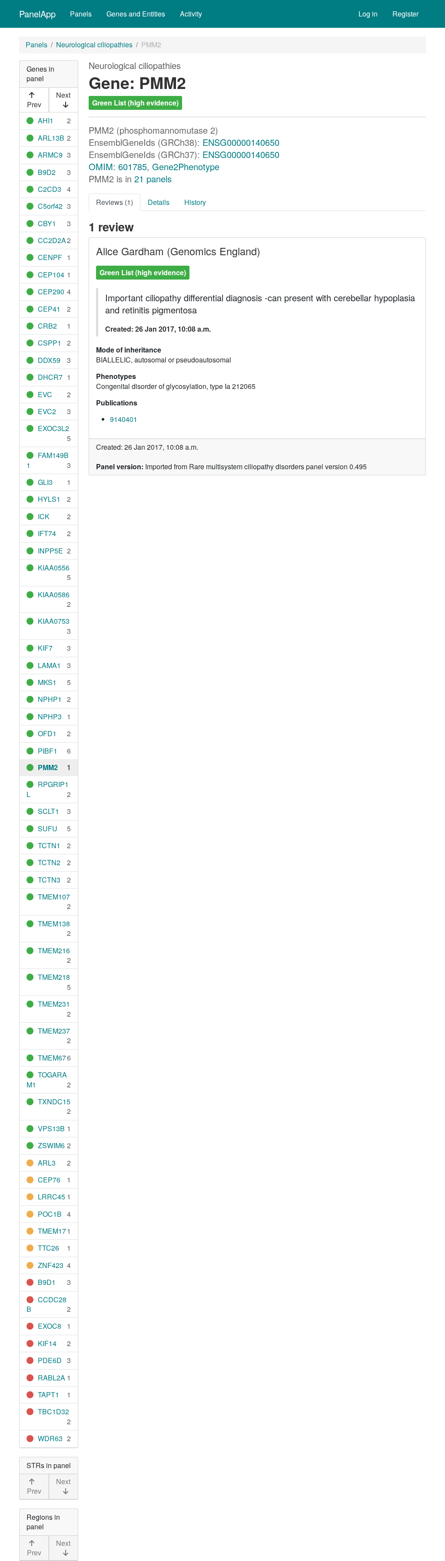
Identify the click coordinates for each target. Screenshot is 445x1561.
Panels (81, 14)
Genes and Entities (135, 14)
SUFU (47, 828)
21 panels (153, 178)
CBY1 (47, 223)
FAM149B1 (48, 460)
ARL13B (51, 138)
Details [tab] (158, 202)
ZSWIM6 (51, 1145)
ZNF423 (50, 1265)
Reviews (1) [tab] (114, 202)
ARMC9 (50, 155)
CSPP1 (49, 343)
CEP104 (51, 275)
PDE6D (50, 1360)
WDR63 (50, 1438)
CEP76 (49, 1180)
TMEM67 (52, 1058)
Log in (368, 14)
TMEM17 (52, 1231)
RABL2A (51, 1378)
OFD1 (47, 733)
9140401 (123, 419)
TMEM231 (54, 1004)
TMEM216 (54, 950)
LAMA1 (49, 665)
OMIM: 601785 (118, 166)
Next (63, 95)
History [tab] (195, 202)
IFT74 (47, 533)
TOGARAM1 (47, 1079)
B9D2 (47, 172)
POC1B (50, 1214)
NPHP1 (50, 699)
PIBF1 (47, 751)
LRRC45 (51, 1197)
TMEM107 (54, 897)
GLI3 (45, 482)
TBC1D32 (53, 1411)
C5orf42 (50, 206)
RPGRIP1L (48, 789)
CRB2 (47, 326)
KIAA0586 (54, 594)
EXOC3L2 (53, 428)
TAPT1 (48, 1395)
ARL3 (47, 1163)
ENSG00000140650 (241, 142)
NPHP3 (50, 716)
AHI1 (45, 120)
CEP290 (51, 291)
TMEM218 (54, 977)
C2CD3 (49, 189)
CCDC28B (46, 1304)
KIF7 (45, 648)
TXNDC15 (54, 1102)
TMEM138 (54, 924)
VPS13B (51, 1128)
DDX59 (49, 360)
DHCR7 (50, 377)
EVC (45, 394)
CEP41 (49, 309)
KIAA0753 (54, 621)
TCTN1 (49, 845)
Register (405, 14)
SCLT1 (48, 811)
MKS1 (47, 682)
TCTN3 (49, 880)
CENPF (50, 257)
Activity (191, 14)
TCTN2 (49, 862)
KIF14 (47, 1343)
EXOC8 (49, 1326)
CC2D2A (52, 240)
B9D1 (47, 1282)
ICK (44, 516)
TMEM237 (54, 1031)
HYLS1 (49, 499)
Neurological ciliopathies (94, 44)
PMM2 (48, 767)
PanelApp (37, 13)
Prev (34, 104)
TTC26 (48, 1248)
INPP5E (50, 551)
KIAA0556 (54, 568)
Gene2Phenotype (185, 166)
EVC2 (47, 411)
